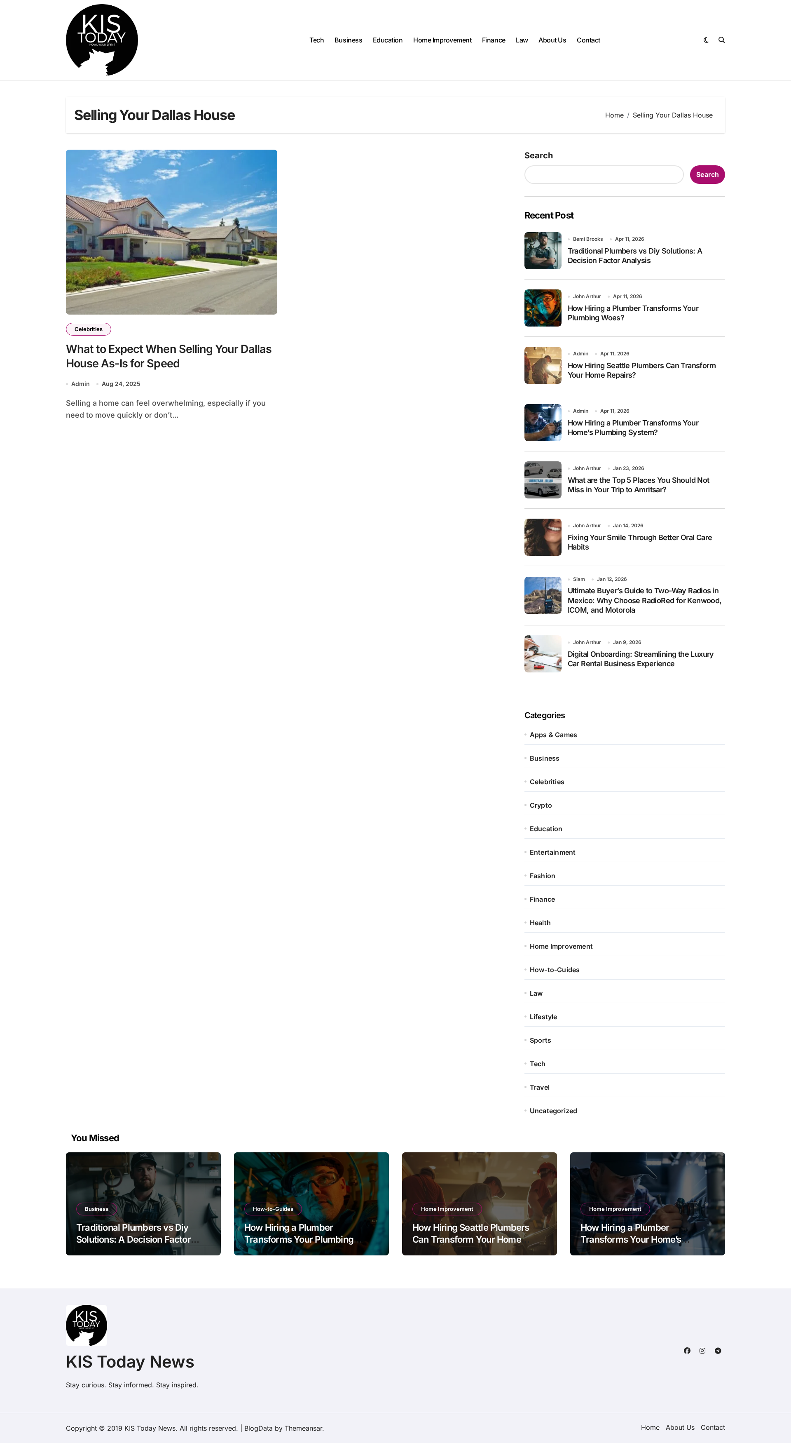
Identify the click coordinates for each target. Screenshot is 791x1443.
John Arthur (587, 296)
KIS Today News (130, 1361)
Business (348, 40)
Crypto (541, 805)
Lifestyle (543, 1017)
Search (538, 155)
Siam (579, 579)
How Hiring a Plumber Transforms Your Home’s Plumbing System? (630, 1239)
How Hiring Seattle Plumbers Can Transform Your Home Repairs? (470, 1239)
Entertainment (553, 852)
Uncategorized (554, 1111)
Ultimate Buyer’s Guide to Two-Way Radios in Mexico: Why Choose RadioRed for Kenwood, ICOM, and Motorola (645, 600)
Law (522, 40)
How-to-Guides (555, 970)
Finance (493, 40)
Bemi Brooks (588, 239)
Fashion (542, 876)
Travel (540, 1087)
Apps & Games (553, 735)
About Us (552, 40)
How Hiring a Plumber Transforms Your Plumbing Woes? (298, 1239)
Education (388, 40)
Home (650, 1427)
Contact (588, 40)
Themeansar (303, 1428)
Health (540, 923)
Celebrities (89, 329)
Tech (316, 40)
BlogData (258, 1428)
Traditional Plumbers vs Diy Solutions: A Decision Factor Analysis (133, 1239)
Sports (540, 1040)
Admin (80, 383)
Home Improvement (442, 40)
